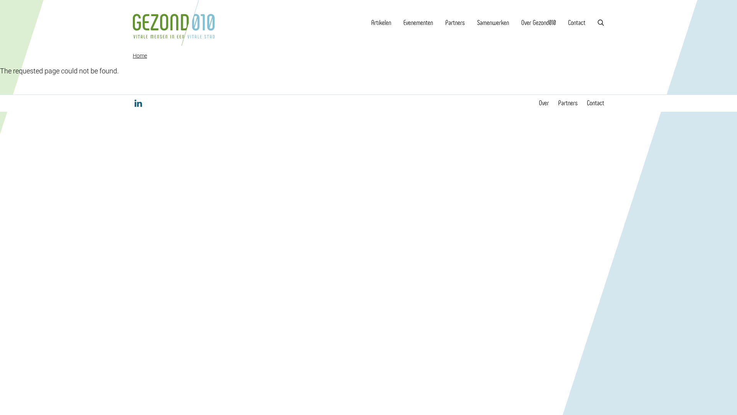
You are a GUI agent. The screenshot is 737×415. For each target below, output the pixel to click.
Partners (455, 22)
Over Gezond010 (538, 22)
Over (544, 103)
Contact (576, 22)
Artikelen (381, 22)
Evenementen (418, 22)
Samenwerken (493, 22)
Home (140, 56)
